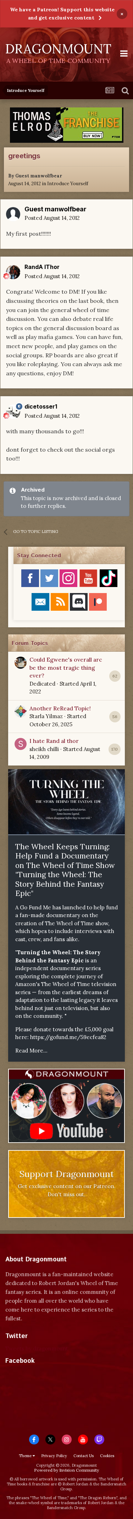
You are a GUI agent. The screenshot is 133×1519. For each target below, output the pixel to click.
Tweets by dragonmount (36, 1348)
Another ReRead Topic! (60, 708)
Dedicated (42, 683)
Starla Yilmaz (46, 716)
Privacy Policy (54, 1455)
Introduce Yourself (67, 184)
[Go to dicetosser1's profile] (13, 412)
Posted (52, 218)
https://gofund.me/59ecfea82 (68, 1037)
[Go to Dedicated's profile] (21, 663)
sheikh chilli (44, 749)
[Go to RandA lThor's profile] (13, 272)
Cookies (107, 1455)
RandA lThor (42, 266)
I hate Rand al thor (54, 740)
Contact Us (83, 1455)
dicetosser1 (40, 406)
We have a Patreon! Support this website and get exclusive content (62, 13)
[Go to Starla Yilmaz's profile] (21, 711)
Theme (26, 1455)
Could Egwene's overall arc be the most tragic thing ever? (65, 667)
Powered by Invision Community (66, 1470)
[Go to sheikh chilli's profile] (21, 744)
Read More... (31, 1050)
